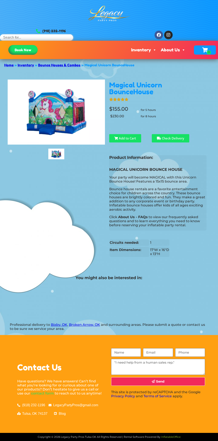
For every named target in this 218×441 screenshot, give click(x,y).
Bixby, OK (59, 325)
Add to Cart (127, 138)
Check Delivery (172, 138)
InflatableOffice (171, 436)
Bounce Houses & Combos (59, 65)
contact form (42, 393)
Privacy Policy (123, 396)
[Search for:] (36, 37)
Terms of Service (157, 396)
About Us (170, 49)
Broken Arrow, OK (84, 325)
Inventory (141, 49)
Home (9, 65)
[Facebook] (159, 35)
